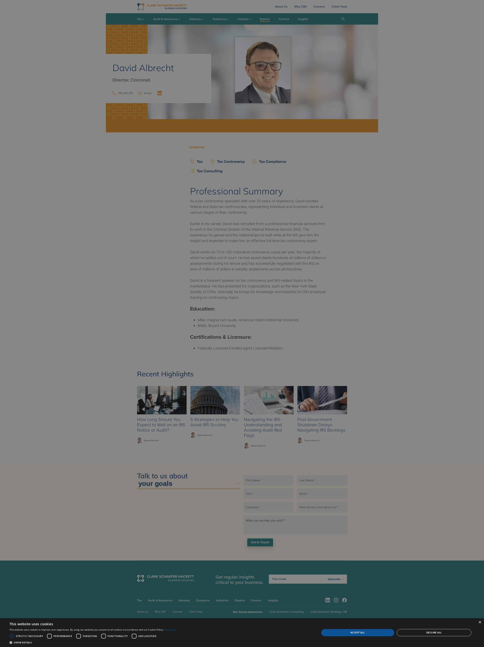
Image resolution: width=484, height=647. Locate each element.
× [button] (479, 622)
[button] (92, 642)
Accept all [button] (358, 632)
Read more (170, 629)
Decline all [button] (434, 632)
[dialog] (242, 632)
